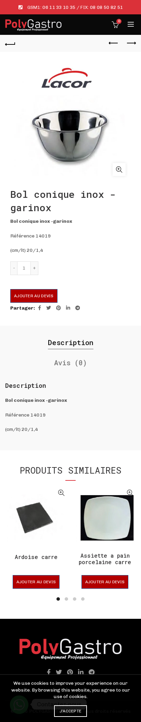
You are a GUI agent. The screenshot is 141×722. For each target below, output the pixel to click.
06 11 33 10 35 (58, 7)
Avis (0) (70, 362)
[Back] (10, 43)
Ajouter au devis (34, 296)
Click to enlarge (119, 169)
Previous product (113, 43)
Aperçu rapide (61, 493)
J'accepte (71, 711)
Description (70, 342)
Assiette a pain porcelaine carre (105, 558)
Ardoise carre (36, 557)
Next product (130, 43)
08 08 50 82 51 (106, 7)
